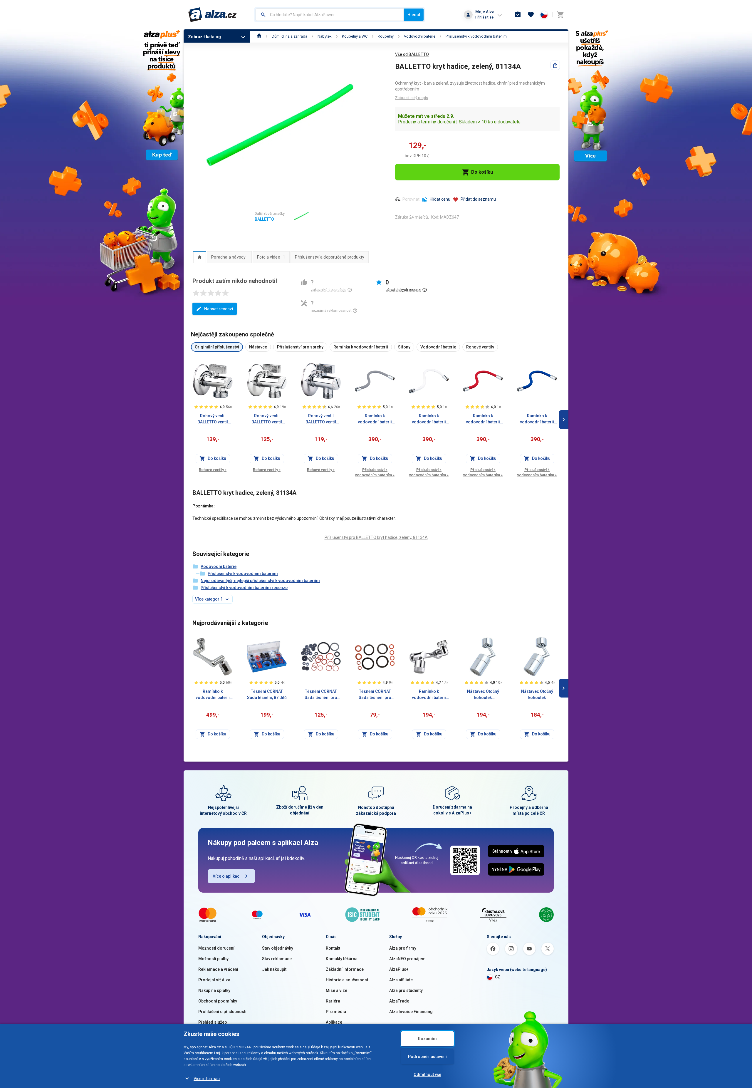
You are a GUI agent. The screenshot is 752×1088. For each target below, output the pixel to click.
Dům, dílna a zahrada (289, 36)
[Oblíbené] (530, 14)
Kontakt (333, 948)
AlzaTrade (399, 1001)
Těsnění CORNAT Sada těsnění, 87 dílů (267, 694)
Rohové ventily (212, 469)
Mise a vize (336, 990)
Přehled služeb (212, 1022)
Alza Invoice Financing (411, 1011)
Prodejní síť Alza (214, 980)
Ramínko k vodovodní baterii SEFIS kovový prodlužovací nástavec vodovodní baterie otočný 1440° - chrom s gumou (212, 695)
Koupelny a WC (354, 36)
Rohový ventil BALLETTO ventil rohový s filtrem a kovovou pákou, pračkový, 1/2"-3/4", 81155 (212, 419)
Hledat (413, 14)
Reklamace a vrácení (218, 969)
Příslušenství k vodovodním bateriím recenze (244, 587)
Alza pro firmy (402, 948)
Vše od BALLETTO (412, 54)
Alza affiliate (401, 980)
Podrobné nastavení (427, 1056)
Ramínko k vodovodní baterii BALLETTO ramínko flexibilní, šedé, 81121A (375, 419)
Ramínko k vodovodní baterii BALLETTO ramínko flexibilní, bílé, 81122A (429, 419)
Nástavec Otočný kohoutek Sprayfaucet (483, 695)
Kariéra (333, 1001)
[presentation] (199, 257)
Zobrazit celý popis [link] (411, 97)
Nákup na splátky (214, 990)
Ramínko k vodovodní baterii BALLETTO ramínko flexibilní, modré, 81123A (537, 419)
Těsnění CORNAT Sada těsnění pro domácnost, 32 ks (321, 695)
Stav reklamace (277, 958)
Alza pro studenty (406, 990)
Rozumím (427, 1038)
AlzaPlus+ (399, 969)
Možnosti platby (213, 958)
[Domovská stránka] (259, 36)
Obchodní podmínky (217, 1001)
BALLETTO (264, 219)
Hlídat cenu (440, 199)
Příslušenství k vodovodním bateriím (476, 36)
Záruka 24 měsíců (411, 217)
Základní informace (345, 969)
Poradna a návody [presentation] (228, 257)
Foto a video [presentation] (271, 257)
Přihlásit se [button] (484, 17)
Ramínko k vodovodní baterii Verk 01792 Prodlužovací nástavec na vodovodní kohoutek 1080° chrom (429, 695)
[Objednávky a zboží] (517, 14)
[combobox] (330, 15)
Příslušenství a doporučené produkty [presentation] (329, 257)
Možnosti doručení (216, 948)
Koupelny (386, 36)
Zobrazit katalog (204, 36)
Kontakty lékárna (341, 958)
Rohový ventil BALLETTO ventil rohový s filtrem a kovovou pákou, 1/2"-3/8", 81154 (321, 419)
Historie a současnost (347, 980)
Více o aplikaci (227, 876)
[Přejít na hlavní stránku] (212, 14)
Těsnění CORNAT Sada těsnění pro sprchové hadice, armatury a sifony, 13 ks (375, 695)
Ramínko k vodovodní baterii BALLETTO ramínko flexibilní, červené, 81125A (483, 419)
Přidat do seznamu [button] (478, 199)
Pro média (336, 1011)
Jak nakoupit (274, 969)
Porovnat (410, 199)
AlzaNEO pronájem (407, 958)
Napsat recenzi (218, 308)
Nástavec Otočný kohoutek (537, 694)
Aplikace (334, 1022)
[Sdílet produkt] (555, 65)
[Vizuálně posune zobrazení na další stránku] (563, 419)
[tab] (199, 257)
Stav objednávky (277, 948)
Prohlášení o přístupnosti (222, 1011)
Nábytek (325, 36)
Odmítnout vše (427, 1074)
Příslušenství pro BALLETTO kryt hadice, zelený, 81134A (376, 537)
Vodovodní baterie (419, 36)
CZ (497, 977)
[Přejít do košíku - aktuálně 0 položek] (560, 14)
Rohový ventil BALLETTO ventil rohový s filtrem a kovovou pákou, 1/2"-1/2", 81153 (266, 419)
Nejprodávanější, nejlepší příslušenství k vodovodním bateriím (260, 580)
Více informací (207, 1078)
